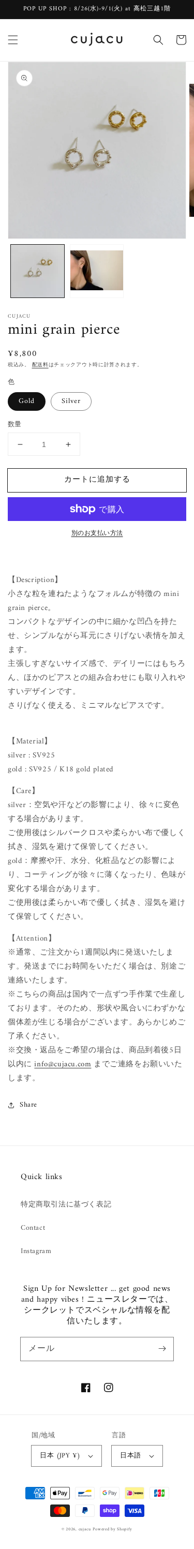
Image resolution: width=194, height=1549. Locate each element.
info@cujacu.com (62, 1064)
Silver (71, 401)
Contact (33, 1228)
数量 (15, 425)
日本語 (130, 1456)
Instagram (36, 1251)
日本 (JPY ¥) (60, 1456)
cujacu (85, 1529)
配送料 (40, 365)
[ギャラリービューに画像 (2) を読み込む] (97, 271)
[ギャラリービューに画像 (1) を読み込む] (37, 271)
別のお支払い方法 (97, 534)
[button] (13, 39)
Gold (27, 401)
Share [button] (28, 1104)
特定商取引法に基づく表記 (66, 1204)
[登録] (162, 1348)
